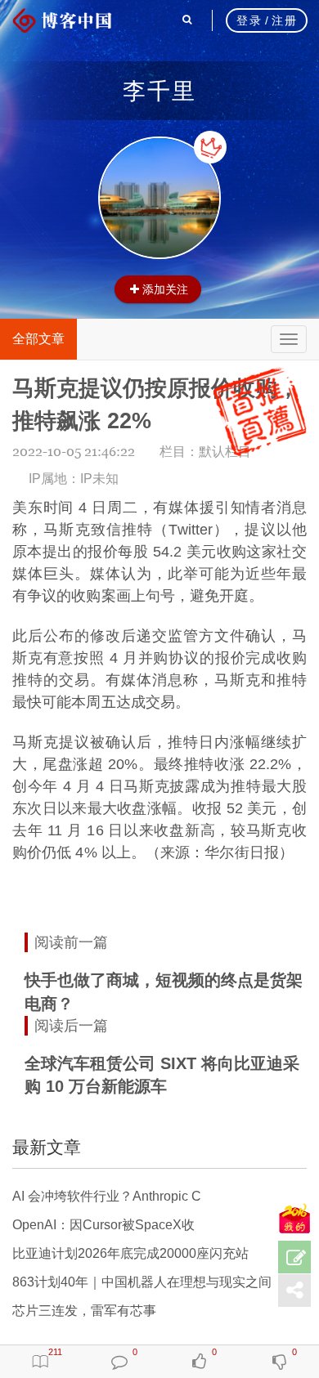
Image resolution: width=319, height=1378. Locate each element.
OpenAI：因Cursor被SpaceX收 (103, 1225)
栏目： (205, 452)
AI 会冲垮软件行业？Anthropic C (106, 1196)
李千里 (159, 91)
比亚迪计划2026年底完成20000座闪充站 (130, 1253)
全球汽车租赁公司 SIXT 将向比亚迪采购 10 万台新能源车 (162, 1075)
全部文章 (38, 339)
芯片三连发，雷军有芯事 (84, 1311)
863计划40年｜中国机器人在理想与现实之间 (142, 1282)
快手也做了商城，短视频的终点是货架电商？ (164, 992)
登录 (249, 20)
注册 (284, 20)
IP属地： (74, 478)
